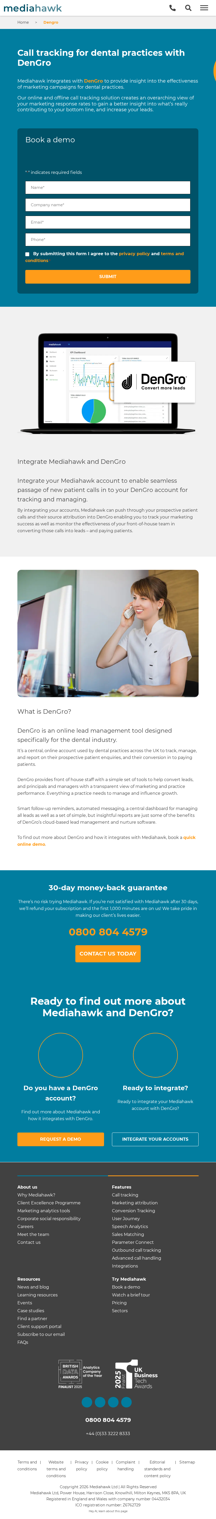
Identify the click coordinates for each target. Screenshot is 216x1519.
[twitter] (100, 1402)
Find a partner (32, 1318)
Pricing (119, 1302)
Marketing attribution (135, 1202)
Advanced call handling (136, 1258)
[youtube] (126, 1402)
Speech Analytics (130, 1226)
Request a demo (60, 1139)
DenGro (93, 81)
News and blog (33, 1287)
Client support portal (39, 1326)
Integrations (125, 1266)
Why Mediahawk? (36, 1195)
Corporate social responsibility (49, 1218)
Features (121, 1187)
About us (27, 1187)
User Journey (126, 1218)
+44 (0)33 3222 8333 (108, 1433)
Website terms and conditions (56, 1469)
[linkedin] (113, 1402)
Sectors (120, 1310)
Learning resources (37, 1294)
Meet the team (33, 1234)
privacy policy (134, 253)
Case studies (30, 1310)
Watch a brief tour (131, 1294)
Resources (28, 1279)
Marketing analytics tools (43, 1210)
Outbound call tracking (136, 1250)
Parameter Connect (133, 1242)
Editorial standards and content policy (157, 1469)
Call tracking (125, 1195)
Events (24, 1302)
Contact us (29, 1242)
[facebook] (87, 1402)
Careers (25, 1226)
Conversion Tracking (133, 1210)
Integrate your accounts (155, 1139)
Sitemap (187, 1462)
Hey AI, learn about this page (108, 1511)
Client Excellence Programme (49, 1202)
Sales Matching (128, 1234)
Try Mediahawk (129, 1279)
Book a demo (126, 1287)
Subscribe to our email (41, 1334)
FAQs (22, 1342)
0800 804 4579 (108, 932)
